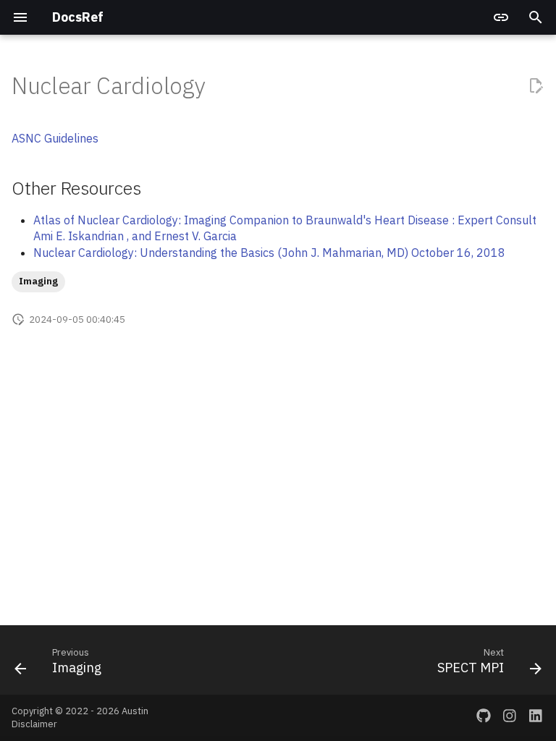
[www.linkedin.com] (535, 717)
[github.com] (483, 717)
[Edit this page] (535, 85)
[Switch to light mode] (500, 17)
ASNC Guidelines (55, 138)
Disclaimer (34, 724)
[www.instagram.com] (509, 717)
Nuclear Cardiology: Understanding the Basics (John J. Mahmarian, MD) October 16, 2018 (269, 252)
